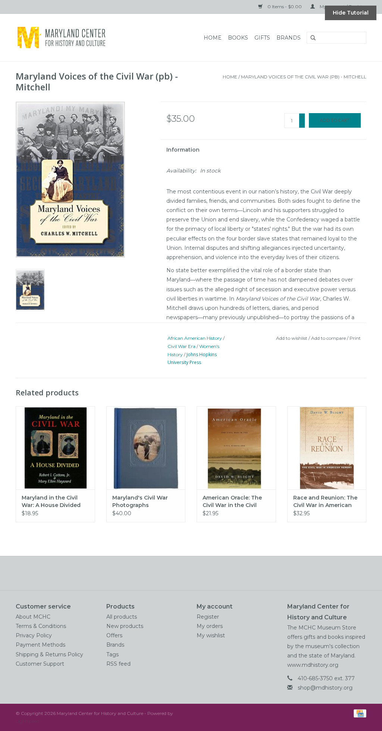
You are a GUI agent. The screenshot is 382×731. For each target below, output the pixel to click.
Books (238, 37)
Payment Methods (40, 644)
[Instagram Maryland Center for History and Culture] (204, 573)
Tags (112, 654)
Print (355, 338)
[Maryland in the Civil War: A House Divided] (55, 447)
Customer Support (40, 663)
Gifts (262, 37)
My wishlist (211, 635)
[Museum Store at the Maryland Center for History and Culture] (78, 37)
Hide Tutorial (351, 12)
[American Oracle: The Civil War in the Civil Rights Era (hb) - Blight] (236, 447)
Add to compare (329, 338)
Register (208, 616)
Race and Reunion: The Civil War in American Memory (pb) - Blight (325, 501)
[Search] (310, 38)
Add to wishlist (291, 338)
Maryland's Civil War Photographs (140, 501)
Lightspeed (27, 721)
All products (121, 616)
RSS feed (118, 663)
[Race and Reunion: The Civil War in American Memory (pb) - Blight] (327, 447)
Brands (288, 37)
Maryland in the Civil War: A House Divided (51, 501)
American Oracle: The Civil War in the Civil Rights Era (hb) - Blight (234, 501)
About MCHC (33, 616)
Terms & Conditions (41, 626)
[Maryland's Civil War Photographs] (146, 447)
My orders (210, 626)
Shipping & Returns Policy (49, 654)
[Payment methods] (358, 713)
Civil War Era (181, 346)
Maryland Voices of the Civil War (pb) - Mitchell (303, 77)
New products (124, 626)
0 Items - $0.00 (284, 6)
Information (183, 149)
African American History (194, 338)
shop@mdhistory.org (325, 687)
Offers (114, 635)
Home (213, 37)
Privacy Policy (34, 635)
